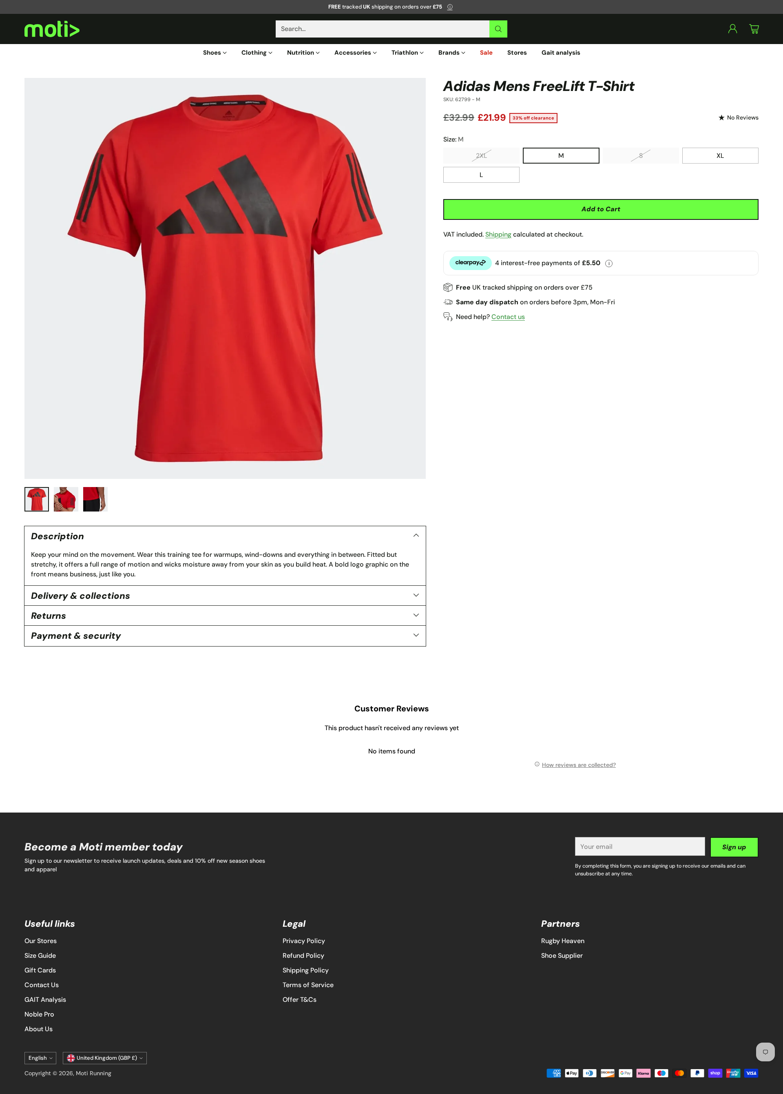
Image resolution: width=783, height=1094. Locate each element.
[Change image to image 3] (95, 499)
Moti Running (93, 1073)
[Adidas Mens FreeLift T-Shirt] (225, 278)
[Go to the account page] (733, 29)
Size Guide (40, 955)
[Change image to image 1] (36, 499)
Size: (453, 139)
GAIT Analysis (45, 999)
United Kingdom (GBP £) (107, 1057)
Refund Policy (303, 955)
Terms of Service (308, 985)
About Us (38, 1029)
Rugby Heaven (562, 941)
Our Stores (40, 941)
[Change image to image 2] (66, 499)
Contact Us (41, 985)
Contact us (508, 316)
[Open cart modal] (754, 29)
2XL (481, 155)
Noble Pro (39, 1014)
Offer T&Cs (299, 999)
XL (720, 155)
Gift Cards (40, 970)
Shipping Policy (306, 970)
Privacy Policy (304, 941)
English (38, 1057)
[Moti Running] (52, 29)
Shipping (498, 234)
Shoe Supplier (562, 955)
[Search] (498, 29)
